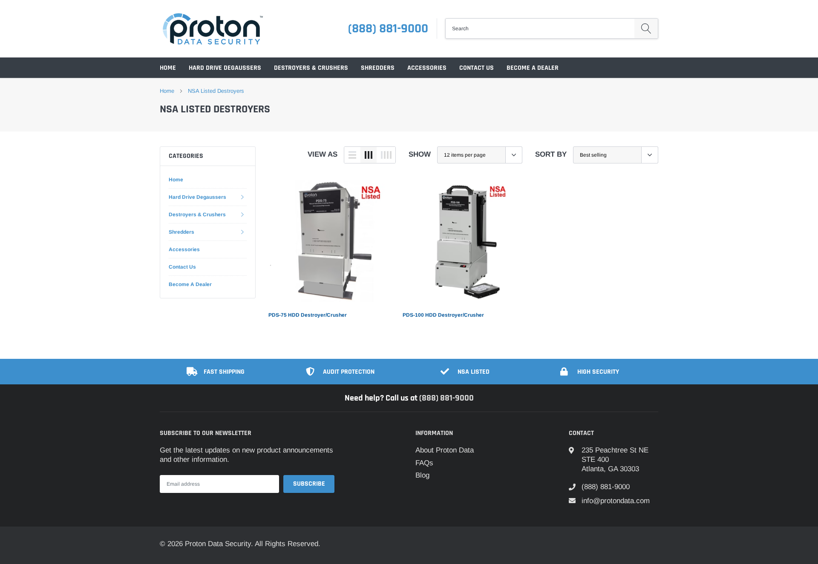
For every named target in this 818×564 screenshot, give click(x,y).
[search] (646, 28)
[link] (329, 241)
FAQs (424, 463)
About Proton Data (444, 450)
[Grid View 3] (368, 155)
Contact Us (476, 67)
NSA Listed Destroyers (216, 91)
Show (420, 154)
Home (168, 67)
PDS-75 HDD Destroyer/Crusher (307, 315)
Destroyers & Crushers (311, 67)
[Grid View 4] (386, 155)
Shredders (378, 67)
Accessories (426, 67)
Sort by (551, 154)
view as (322, 154)
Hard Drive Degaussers (225, 67)
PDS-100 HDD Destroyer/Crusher (443, 315)
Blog (422, 475)
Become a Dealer (533, 67)
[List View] (352, 155)
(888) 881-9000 (388, 28)
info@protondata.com (616, 501)
